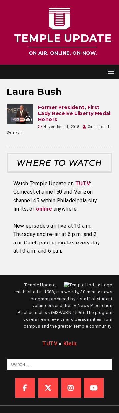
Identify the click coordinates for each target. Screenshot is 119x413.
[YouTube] (94, 388)
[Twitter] (48, 388)
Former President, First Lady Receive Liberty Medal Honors (74, 113)
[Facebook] (25, 388)
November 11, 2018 (61, 127)
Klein (69, 343)
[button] (109, 71)
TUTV (82, 183)
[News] (20, 114)
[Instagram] (71, 388)
